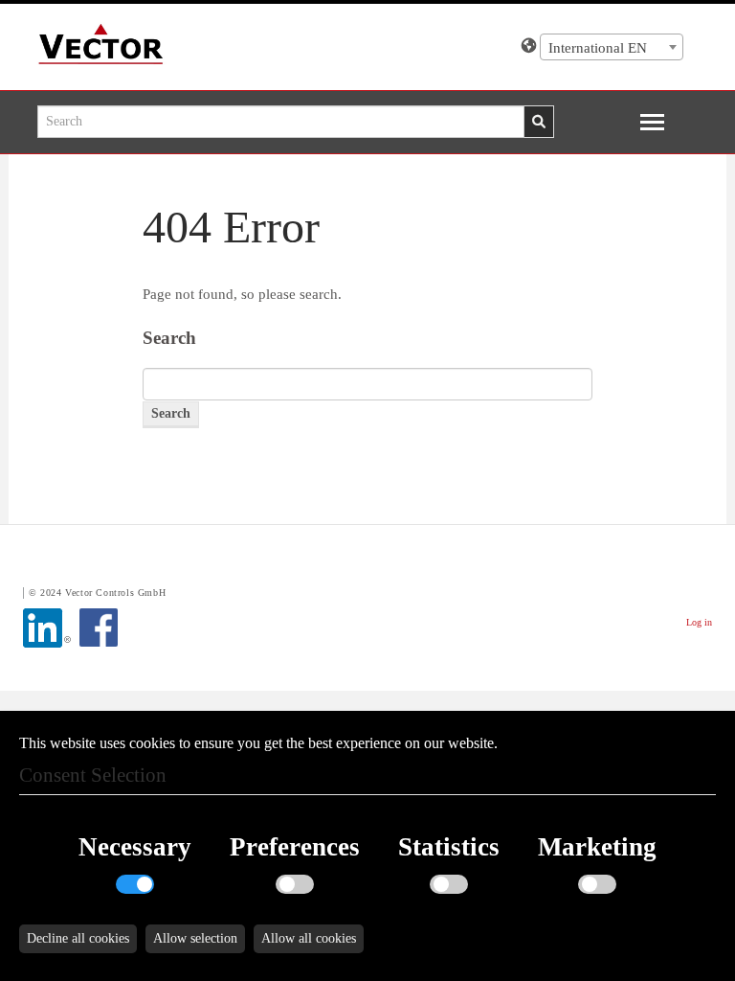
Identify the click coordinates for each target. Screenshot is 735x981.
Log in (699, 622)
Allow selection (195, 938)
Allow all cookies (308, 938)
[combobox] (611, 47)
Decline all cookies (78, 938)
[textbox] (611, 47)
